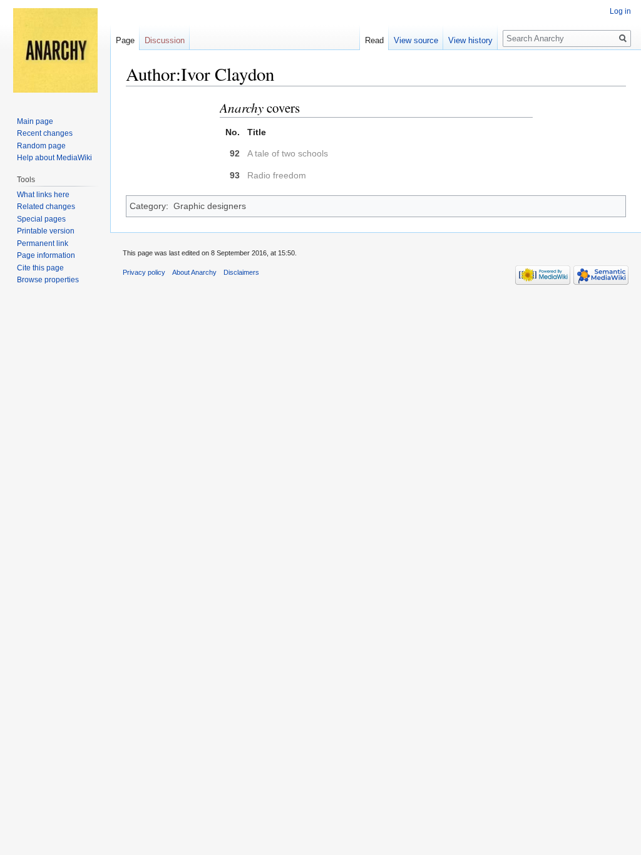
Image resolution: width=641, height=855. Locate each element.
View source (416, 40)
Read (374, 40)
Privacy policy (144, 272)
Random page (41, 145)
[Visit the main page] (55, 50)
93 (235, 175)
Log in (620, 11)
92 (235, 153)
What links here (43, 194)
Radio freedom (276, 175)
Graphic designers (209, 206)
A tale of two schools (287, 153)
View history (470, 40)
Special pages (41, 219)
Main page (35, 121)
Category (148, 206)
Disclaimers (241, 272)
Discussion (165, 40)
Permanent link (42, 243)
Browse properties (48, 279)
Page (125, 40)
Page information (46, 255)
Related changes (46, 206)
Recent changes (45, 133)
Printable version (45, 231)
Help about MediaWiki (54, 157)
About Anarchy (194, 272)
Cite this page (40, 268)
